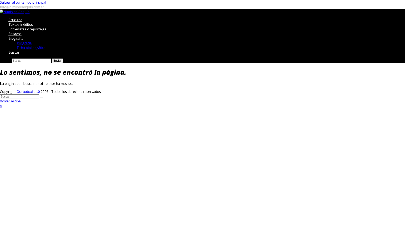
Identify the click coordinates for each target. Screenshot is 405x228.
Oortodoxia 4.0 (28, 91)
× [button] (1, 105)
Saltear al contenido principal (23, 2)
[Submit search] (41, 97)
